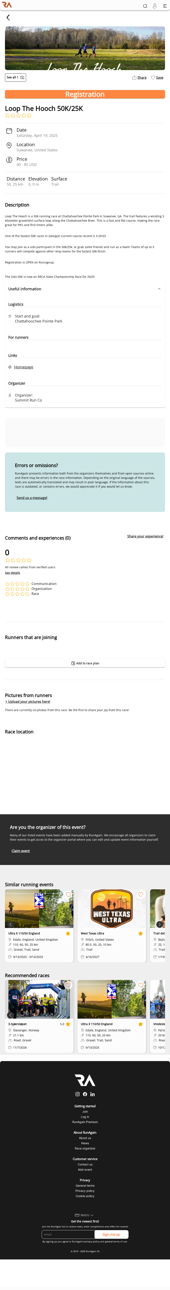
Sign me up (111, 1234)
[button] (85, 288)
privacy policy (92, 1241)
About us (85, 1138)
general (109, 1241)
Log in (85, 1116)
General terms (85, 1185)
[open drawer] (165, 6)
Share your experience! (145, 536)
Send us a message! (32, 497)
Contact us (85, 1164)
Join (85, 1111)
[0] (155, 6)
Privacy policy (85, 1190)
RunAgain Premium (85, 1122)
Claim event (21, 851)
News (85, 1143)
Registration (85, 94)
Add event (85, 1169)
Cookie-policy (85, 1196)
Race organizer (85, 1148)
